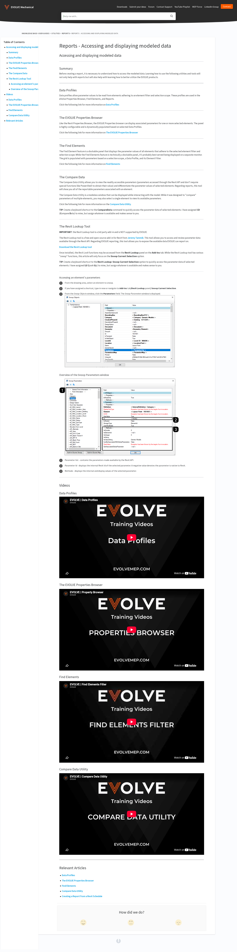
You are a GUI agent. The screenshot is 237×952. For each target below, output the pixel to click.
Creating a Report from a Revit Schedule (82, 896)
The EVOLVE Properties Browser (24, 62)
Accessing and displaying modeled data (26, 47)
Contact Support (164, 6)
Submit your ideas (137, 6)
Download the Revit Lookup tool (75, 247)
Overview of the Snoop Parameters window (33, 89)
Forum (151, 6)
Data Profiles (15, 57)
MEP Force (197, 6)
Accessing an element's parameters (28, 83)
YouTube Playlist (182, 6)
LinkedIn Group (211, 6)
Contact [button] (227, 6)
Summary (13, 52)
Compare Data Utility (19, 115)
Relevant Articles (14, 120)
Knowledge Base (29, 33)
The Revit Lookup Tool (20, 78)
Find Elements (16, 110)
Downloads (122, 6)
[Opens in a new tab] (118, 940)
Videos (9, 94)
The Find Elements (18, 68)
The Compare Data (18, 73)
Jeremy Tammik (136, 237)
